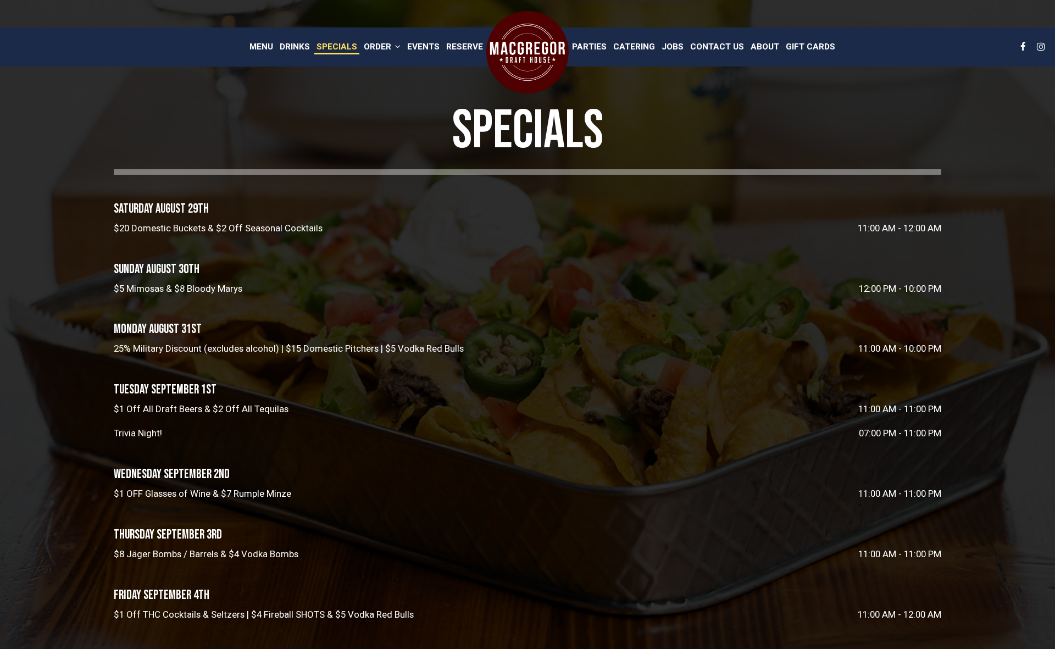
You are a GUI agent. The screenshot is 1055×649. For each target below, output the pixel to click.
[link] (527, 52)
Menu (261, 47)
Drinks (295, 47)
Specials (336, 47)
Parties (589, 47)
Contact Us (717, 47)
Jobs (673, 47)
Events (423, 47)
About (765, 47)
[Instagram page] (1041, 47)
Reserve (464, 47)
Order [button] (378, 47)
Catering (634, 47)
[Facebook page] (1023, 47)
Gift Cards (810, 47)
